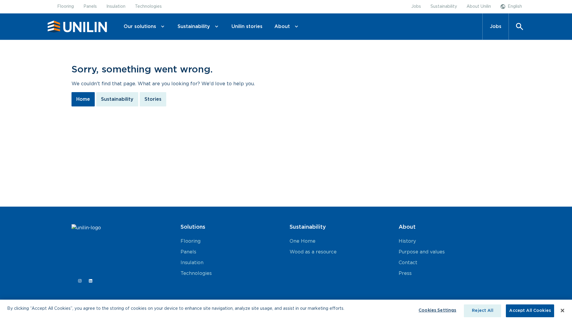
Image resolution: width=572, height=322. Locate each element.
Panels (188, 252)
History (407, 241)
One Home (302, 241)
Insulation (192, 262)
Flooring (190, 241)
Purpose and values (422, 252)
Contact (408, 262)
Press (405, 273)
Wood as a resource (313, 252)
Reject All (482, 311)
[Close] (562, 310)
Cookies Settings (437, 310)
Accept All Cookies (530, 311)
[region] (286, 311)
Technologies (196, 273)
